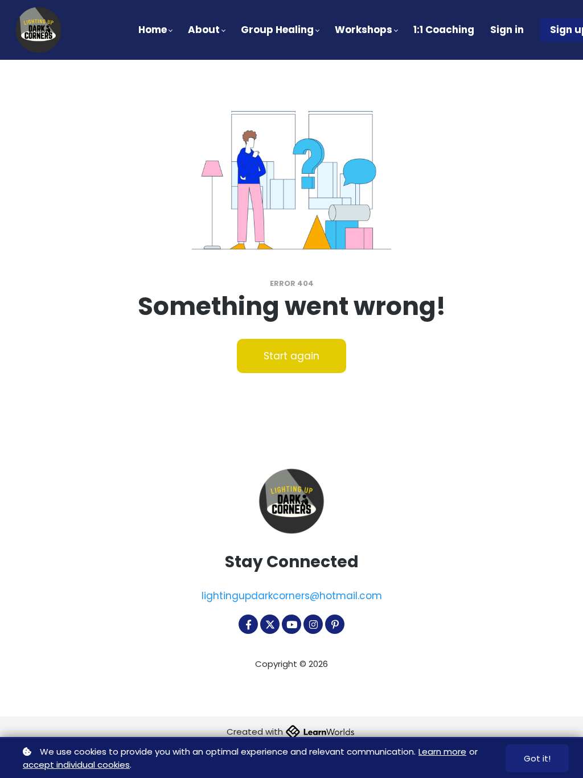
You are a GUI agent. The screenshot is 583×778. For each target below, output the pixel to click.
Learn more (442, 751)
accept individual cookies (76, 765)
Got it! (537, 758)
